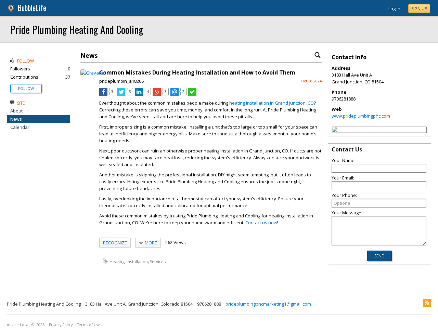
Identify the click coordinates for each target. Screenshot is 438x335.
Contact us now (261, 222)
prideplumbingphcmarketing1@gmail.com (268, 304)
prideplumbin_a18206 (121, 81)
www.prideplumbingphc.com (361, 116)
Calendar (19, 127)
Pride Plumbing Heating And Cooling (76, 29)
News (16, 119)
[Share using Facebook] (103, 94)
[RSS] (427, 303)
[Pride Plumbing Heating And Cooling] (334, 131)
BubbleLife (32, 7)
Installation (137, 261)
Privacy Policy (61, 324)
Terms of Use (88, 324)
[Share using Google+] (157, 94)
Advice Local (18, 324)
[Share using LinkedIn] (139, 94)
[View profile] (92, 73)
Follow (26, 88)
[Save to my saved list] (192, 94)
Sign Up (419, 9)
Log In (394, 8)
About (16, 111)
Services (158, 261)
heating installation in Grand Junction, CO (271, 103)
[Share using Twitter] (121, 94)
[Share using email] (174, 94)
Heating (117, 261)
